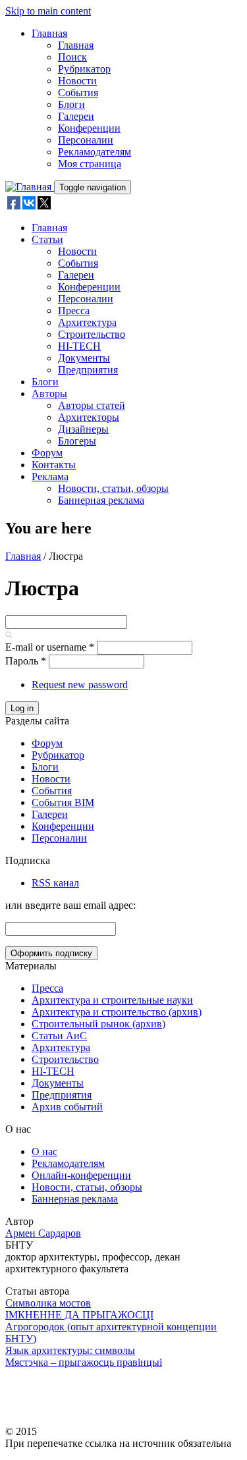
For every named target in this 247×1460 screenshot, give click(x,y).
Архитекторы (88, 417)
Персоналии (85, 140)
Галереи (76, 116)
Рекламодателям (94, 151)
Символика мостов (48, 1303)
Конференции (89, 128)
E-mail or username (49, 647)
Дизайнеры (83, 429)
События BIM (63, 802)
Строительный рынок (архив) (98, 1023)
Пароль (25, 660)
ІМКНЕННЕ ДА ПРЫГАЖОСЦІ (79, 1314)
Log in (22, 708)
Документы (84, 358)
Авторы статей (91, 405)
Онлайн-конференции (81, 1175)
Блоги (71, 104)
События (78, 92)
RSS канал (55, 882)
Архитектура (87, 322)
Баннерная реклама (101, 500)
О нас (44, 1151)
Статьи (47, 239)
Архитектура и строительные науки (112, 1000)
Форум (47, 452)
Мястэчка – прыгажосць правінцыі (83, 1362)
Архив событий (67, 1106)
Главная (49, 33)
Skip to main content (48, 10)
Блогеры (77, 440)
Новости (77, 80)
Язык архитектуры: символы (70, 1350)
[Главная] (29, 186)
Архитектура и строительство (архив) (117, 1011)
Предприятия (88, 369)
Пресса (74, 310)
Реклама (50, 476)
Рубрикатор (84, 68)
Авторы (49, 393)
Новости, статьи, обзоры (113, 488)
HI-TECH (79, 346)
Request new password (80, 684)
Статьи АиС (59, 1035)
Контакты (54, 464)
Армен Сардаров (43, 1233)
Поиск (72, 57)
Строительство (91, 334)
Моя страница (89, 163)
